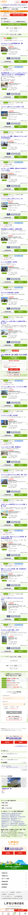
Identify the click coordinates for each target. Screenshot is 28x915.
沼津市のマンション (5, 823)
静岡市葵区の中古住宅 (6, 813)
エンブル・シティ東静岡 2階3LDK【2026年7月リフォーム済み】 (14, 169)
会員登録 (24, 1)
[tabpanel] (14, 785)
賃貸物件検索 (5, 881)
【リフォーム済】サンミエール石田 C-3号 (12, 106)
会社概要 (12, 892)
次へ (16, 30)
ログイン (18, 1)
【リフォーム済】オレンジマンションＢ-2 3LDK (12, 598)
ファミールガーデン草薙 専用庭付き (11, 447)
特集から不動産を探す (22, 4)
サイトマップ (5, 892)
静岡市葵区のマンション (16, 820)
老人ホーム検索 (5, 878)
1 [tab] (10, 795)
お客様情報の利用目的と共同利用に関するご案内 (12, 898)
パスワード (4, 701)
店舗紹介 (21, 742)
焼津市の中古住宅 (13, 825)
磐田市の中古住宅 (14, 823)
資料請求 (19, 34)
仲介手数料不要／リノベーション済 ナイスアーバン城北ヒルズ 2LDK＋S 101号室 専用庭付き (14, 73)
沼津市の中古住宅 (5, 816)
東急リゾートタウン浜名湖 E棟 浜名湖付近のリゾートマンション (13, 569)
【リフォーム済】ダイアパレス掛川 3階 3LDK (14, 474)
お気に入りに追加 (13, 34)
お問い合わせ (11, 894)
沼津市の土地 (4, 826)
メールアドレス (5, 695)
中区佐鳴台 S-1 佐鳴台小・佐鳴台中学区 (11, 229)
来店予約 (7, 742)
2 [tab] (12, 795)
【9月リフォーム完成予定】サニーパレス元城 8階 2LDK (14, 505)
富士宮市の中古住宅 (5, 820)
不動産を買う (5, 873)
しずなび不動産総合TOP (5, 4)
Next (26, 783)
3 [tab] (14, 795)
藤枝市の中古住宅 (5, 825)
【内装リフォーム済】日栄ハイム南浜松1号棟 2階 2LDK (14, 322)
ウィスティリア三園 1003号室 (9, 415)
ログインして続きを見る (14, 374)
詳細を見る (20, 61)
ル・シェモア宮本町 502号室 (9, 262)
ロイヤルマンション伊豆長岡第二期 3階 (12, 43)
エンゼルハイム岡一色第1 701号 (10, 630)
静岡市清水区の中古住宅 (17, 813)
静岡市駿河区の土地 (22, 825)
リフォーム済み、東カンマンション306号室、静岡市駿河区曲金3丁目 (13, 537)
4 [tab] (16, 795)
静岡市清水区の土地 (5, 818)
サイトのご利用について (7, 896)
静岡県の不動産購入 (13, 4)
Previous (2, 783)
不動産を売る (5, 875)
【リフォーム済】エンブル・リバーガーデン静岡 (14, 386)
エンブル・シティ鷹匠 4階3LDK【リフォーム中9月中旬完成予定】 (14, 137)
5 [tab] (18, 795)
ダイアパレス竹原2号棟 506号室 (10, 292)
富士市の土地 (21, 823)
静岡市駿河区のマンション (6, 821)
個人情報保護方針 (18, 896)
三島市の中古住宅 (21, 816)
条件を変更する (7, 21)
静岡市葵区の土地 (13, 816)
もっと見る (25, 769)
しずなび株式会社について (21, 746)
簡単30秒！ (18, 14)
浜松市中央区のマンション (16, 818)
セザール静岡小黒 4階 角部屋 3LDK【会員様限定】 (14, 355)
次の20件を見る (14, 660)
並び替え (12, 28)
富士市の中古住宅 (5, 815)
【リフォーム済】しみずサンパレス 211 (12, 198)
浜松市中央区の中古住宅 (18, 821)
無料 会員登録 (21, 910)
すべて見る (23, 762)
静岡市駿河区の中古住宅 (15, 815)
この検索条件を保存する (20, 21)
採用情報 (4, 894)
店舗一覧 (19, 892)
